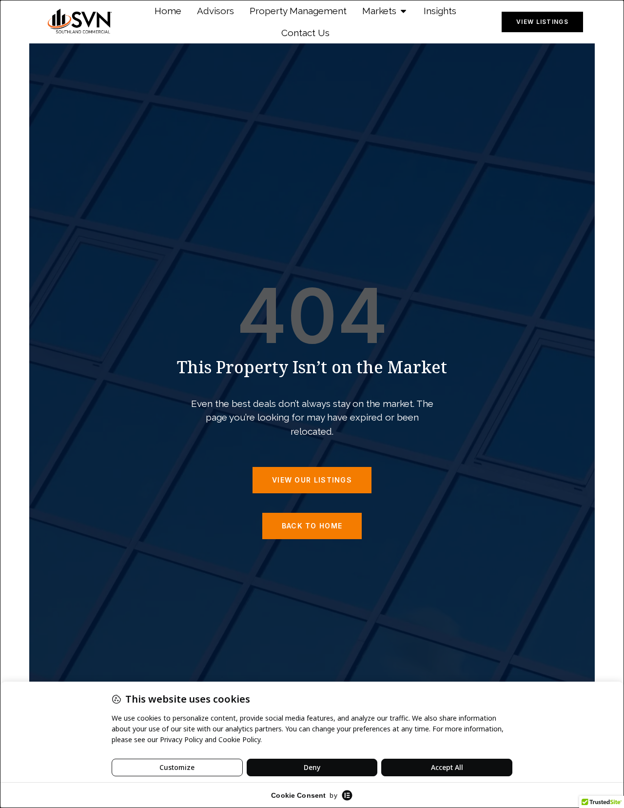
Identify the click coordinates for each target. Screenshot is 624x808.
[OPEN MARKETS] (403, 11)
